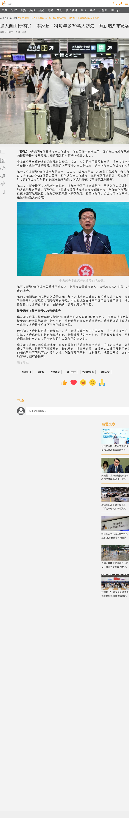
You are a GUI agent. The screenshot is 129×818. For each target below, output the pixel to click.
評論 (41, 10)
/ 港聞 (14, 17)
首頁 (4, 10)
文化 (59, 10)
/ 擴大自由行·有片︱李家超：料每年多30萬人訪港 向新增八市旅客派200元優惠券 (58, 17)
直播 (23, 10)
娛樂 (92, 10)
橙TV (14, 10)
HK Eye (115, 10)
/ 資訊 (8, 17)
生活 (83, 10)
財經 (50, 10)
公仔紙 (103, 10)
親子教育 (71, 10)
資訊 (32, 10)
